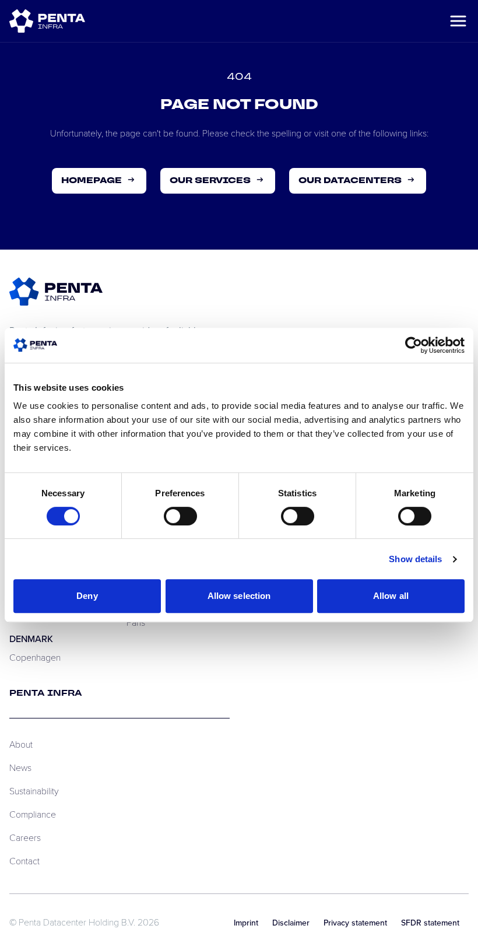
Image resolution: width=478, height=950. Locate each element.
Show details (415, 559)
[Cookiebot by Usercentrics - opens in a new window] (414, 345)
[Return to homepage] (56, 292)
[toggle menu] (47, 20)
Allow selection (239, 596)
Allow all (391, 596)
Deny (86, 596)
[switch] (180, 516)
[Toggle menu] (458, 20)
